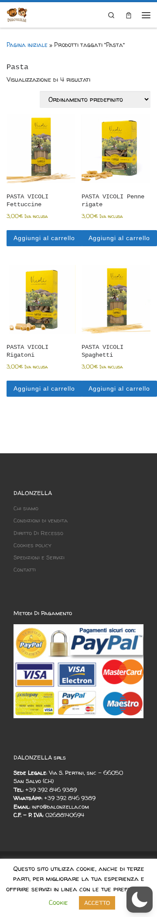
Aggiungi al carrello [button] (44, 237)
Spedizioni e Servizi (39, 557)
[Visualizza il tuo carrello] (128, 14)
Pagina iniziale (27, 45)
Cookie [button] (58, 902)
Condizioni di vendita (41, 520)
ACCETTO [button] (97, 903)
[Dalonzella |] (17, 15)
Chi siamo (26, 508)
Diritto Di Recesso (38, 533)
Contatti (25, 569)
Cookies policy (32, 545)
